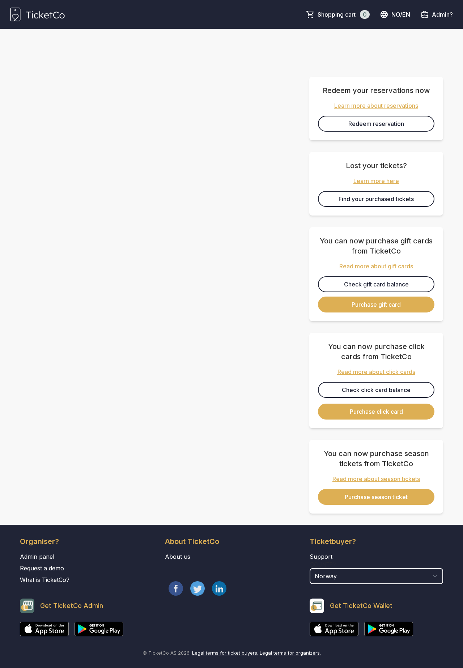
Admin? (442, 14)
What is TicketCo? (44, 579)
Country (323, 564)
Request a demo (42, 568)
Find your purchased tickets (376, 199)
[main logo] (37, 14)
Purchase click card (376, 411)
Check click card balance (376, 389)
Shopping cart (342, 14)
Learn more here (376, 180)
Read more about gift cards (376, 266)
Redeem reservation (376, 123)
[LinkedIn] (219, 588)
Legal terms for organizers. (290, 653)
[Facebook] (176, 588)
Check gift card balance (376, 284)
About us (177, 556)
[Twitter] (197, 588)
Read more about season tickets (376, 478)
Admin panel (37, 556)
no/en (400, 14)
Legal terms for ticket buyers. (225, 653)
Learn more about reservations (376, 105)
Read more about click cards (376, 371)
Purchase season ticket (376, 497)
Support (321, 556)
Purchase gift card (376, 304)
